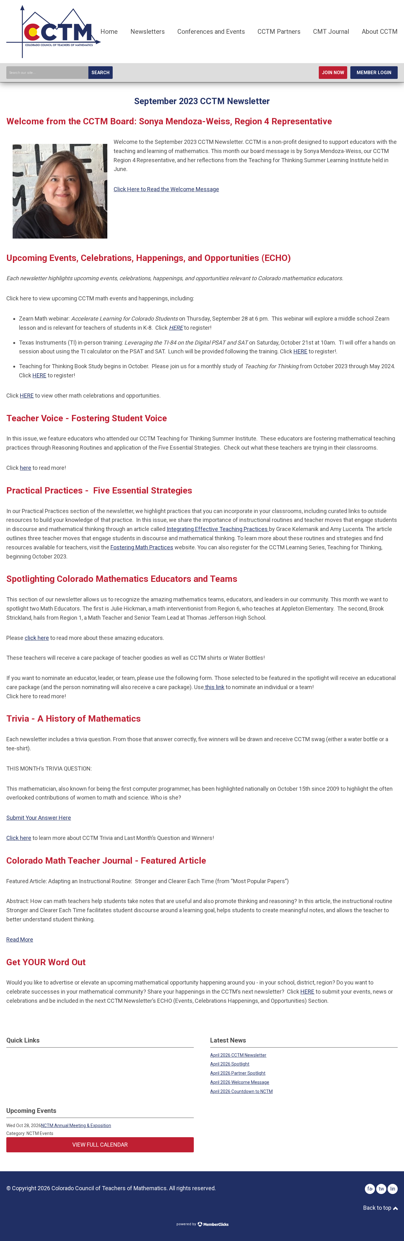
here (25, 467)
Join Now (333, 72)
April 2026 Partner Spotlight (237, 1073)
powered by (186, 1224)
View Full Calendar (100, 1144)
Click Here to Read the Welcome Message (166, 189)
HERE (176, 327)
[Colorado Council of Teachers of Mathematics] (53, 56)
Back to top (378, 1207)
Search (101, 72)
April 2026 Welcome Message (239, 1082)
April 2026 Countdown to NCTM (241, 1091)
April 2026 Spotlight (229, 1064)
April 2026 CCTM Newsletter (238, 1055)
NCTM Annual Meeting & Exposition (76, 1125)
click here (37, 638)
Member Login (374, 72)
